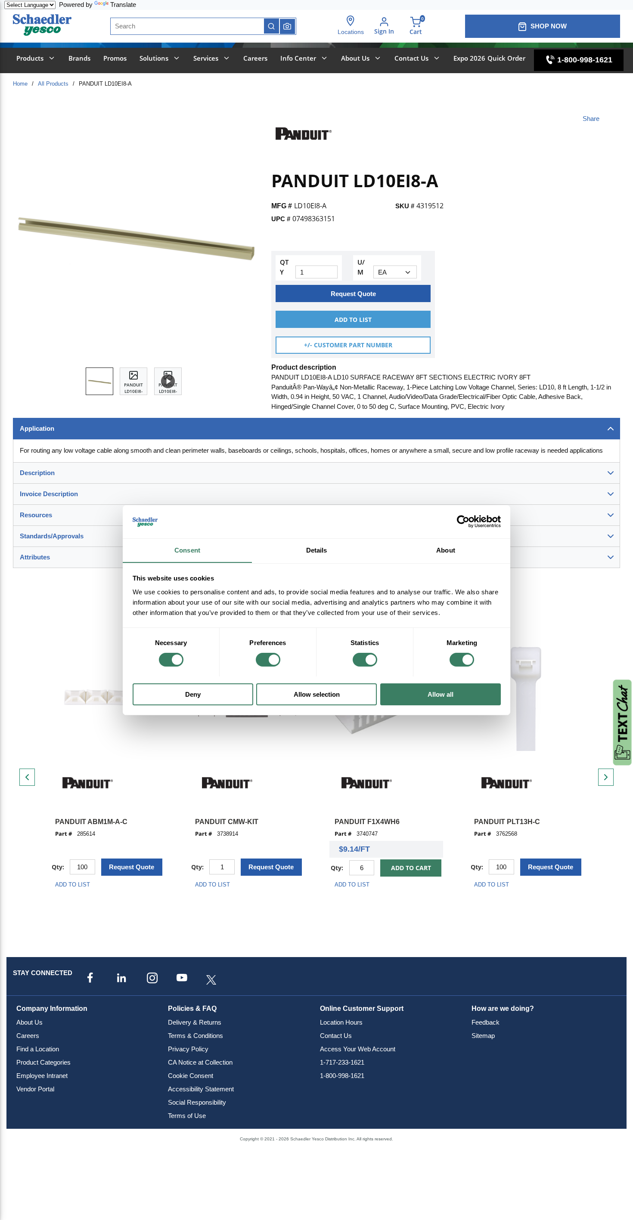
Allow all (440, 694)
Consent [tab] (187, 549)
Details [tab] (316, 549)
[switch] (268, 660)
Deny (193, 694)
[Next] (606, 777)
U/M (361, 267)
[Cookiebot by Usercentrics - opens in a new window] (463, 521)
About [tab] (445, 549)
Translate (123, 4)
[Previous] (27, 777)
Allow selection (317, 694)
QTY (284, 267)
